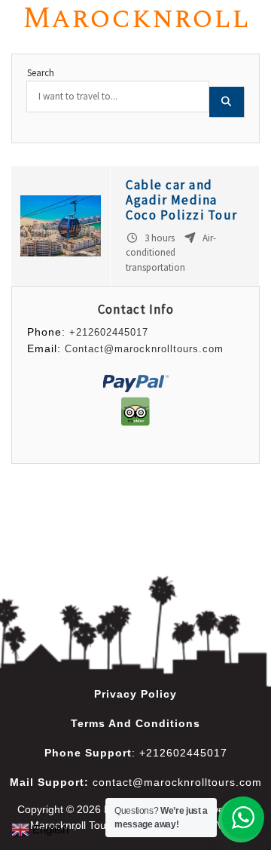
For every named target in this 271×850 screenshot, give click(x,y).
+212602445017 (108, 332)
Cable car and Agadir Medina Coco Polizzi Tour (182, 200)
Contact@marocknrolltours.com (144, 348)
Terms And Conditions (135, 723)
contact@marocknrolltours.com (177, 782)
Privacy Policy (135, 694)
